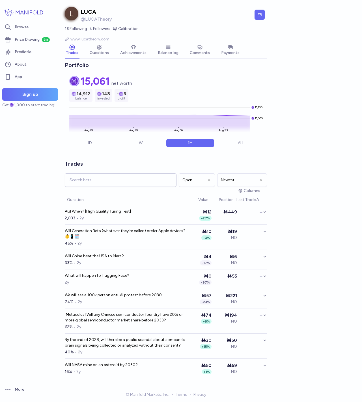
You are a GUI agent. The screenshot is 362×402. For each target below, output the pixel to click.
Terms (181, 394)
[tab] (72, 50)
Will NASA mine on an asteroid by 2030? (101, 364)
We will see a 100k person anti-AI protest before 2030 (113, 295)
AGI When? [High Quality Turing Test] (98, 211)
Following (76, 28)
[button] (195, 200)
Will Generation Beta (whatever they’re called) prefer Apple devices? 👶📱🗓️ (125, 233)
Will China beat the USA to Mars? (94, 256)
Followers (99, 28)
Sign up (30, 94)
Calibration (128, 28)
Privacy (199, 394)
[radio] (89, 143)
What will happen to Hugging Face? (97, 275)
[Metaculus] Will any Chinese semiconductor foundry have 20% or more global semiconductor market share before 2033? (124, 317)
